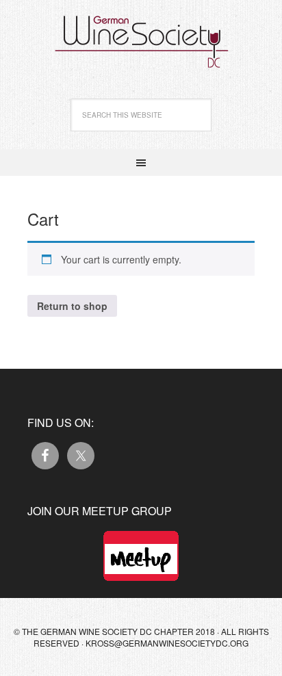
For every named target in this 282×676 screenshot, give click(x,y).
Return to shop (72, 306)
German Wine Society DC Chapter (141, 34)
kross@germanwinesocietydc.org (167, 643)
